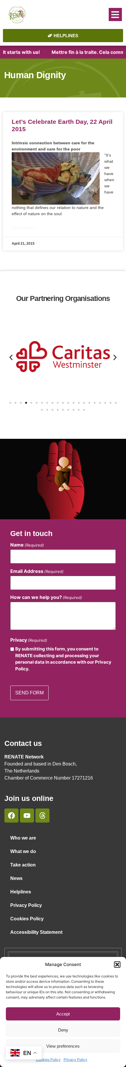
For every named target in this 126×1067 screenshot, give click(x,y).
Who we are (23, 837)
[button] (117, 964)
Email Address (37, 571)
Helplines (20, 891)
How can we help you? (46, 597)
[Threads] (42, 816)
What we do (23, 851)
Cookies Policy (48, 1059)
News (16, 878)
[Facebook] (11, 816)
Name (27, 544)
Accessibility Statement (36, 932)
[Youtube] (27, 816)
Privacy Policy (75, 1059)
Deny (63, 1029)
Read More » (24, 228)
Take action (23, 864)
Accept (63, 1013)
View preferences (63, 1046)
